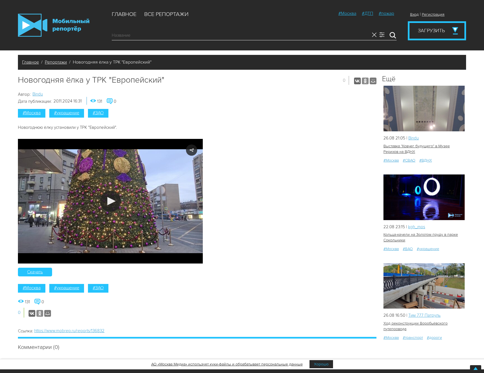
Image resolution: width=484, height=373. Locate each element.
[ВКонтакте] (357, 81)
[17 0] (424, 108)
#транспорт (413, 337)
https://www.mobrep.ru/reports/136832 (69, 330)
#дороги (434, 337)
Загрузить (431, 30)
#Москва (347, 13)
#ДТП (367, 13)
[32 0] (424, 286)
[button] (110, 201)
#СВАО (409, 160)
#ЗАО (98, 113)
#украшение (66, 113)
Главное (124, 14)
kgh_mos (416, 226)
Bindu (37, 94)
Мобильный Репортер (53, 25)
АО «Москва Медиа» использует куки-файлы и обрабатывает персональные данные (227, 364)
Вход (414, 14)
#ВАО (408, 248)
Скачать (35, 271)
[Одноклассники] (365, 81)
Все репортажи (166, 14)
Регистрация (433, 14)
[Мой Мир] (373, 81)
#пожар (386, 13)
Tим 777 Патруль (424, 315)
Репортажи (56, 62)
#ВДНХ (425, 160)
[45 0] (424, 197)
